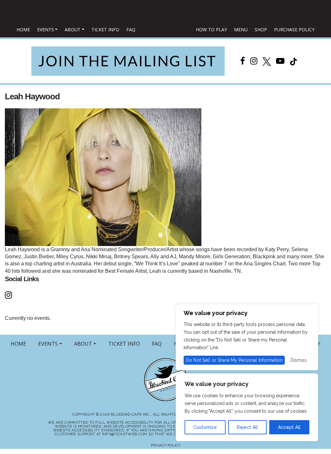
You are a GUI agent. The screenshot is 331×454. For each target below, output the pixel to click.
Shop (261, 29)
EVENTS (48, 343)
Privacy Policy (165, 445)
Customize (205, 427)
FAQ (130, 29)
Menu (241, 29)
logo (166, 30)
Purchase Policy (294, 29)
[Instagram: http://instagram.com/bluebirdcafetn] (253, 61)
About (72, 29)
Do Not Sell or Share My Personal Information (234, 360)
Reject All (247, 427)
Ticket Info (105, 29)
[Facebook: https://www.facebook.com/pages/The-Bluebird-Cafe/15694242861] (242, 61)
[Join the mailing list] (128, 61)
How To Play (211, 29)
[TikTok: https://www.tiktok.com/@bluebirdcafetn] (293, 61)
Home (23, 29)
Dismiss (299, 360)
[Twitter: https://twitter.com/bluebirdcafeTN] (266, 61)
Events (45, 29)
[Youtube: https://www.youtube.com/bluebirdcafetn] (280, 61)
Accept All (289, 427)
